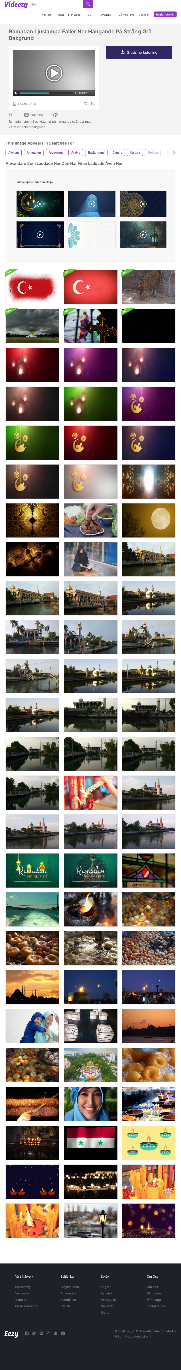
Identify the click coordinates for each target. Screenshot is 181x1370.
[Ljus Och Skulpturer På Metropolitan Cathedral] (32, 1143)
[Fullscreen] (92, 93)
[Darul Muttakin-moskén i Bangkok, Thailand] (91, 676)
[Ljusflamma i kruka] (91, 909)
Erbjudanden (69, 1287)
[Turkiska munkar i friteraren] (148, 909)
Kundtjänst (68, 1299)
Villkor (118, 1336)
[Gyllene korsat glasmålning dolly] (91, 326)
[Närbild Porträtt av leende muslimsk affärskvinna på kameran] (91, 1104)
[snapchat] (56, 1333)
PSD (88, 14)
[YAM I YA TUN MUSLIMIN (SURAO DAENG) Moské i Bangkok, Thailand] (148, 793)
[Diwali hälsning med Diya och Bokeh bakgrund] (148, 1220)
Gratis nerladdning (142, 52)
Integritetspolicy (137, 1336)
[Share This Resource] (93, 103)
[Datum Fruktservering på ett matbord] (91, 520)
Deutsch (107, 1306)
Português (108, 1299)
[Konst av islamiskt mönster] (32, 520)
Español (106, 1293)
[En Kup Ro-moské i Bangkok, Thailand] (91, 715)
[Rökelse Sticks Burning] (91, 793)
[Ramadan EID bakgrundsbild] (32, 870)
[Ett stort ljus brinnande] (32, 1220)
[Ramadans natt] (148, 481)
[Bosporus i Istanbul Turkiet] (32, 909)
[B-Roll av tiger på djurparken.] (148, 287)
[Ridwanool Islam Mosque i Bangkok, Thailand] (148, 559)
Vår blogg (154, 1299)
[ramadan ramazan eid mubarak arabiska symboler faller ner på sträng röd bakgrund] (91, 442)
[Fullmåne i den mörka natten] (148, 520)
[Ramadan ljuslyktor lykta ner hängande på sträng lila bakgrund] (91, 365)
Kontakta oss (156, 1306)
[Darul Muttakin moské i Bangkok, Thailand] (148, 598)
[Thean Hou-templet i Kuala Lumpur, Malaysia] (91, 1065)
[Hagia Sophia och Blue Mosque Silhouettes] (148, 1026)
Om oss (152, 1287)
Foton (60, 14)
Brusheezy (23, 1287)
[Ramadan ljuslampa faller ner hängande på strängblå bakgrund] (148, 365)
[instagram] (48, 1333)
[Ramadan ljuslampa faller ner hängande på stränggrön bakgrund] (91, 404)
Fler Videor (74, 14)
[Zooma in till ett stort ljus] (148, 1181)
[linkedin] (63, 1333)
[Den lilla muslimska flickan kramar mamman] (32, 1026)
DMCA (65, 1306)
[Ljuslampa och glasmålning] (148, 870)
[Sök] (88, 4)
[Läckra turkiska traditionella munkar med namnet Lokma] (91, 948)
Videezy (21, 1299)
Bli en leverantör (26, 1306)
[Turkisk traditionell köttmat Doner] (32, 1104)
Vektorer (47, 14)
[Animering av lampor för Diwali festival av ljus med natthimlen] (32, 1181)
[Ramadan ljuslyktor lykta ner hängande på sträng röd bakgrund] (32, 365)
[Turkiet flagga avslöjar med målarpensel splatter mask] (32, 287)
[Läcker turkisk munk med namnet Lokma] (32, 948)
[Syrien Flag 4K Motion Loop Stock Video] (91, 1143)
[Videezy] (16, 4)
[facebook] (26, 1333)
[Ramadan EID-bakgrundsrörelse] (91, 870)
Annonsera (68, 1293)
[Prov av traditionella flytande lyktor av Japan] (91, 1026)
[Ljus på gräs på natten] (91, 1181)
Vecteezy (22, 1293)
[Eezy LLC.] (11, 1333)
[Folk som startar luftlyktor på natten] (91, 987)
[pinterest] (41, 1333)
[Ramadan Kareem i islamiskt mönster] (32, 559)
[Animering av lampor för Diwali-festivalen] (148, 1143)
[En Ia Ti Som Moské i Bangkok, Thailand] (32, 637)
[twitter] (34, 1333)
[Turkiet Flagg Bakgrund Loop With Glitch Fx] (91, 287)
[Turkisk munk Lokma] (148, 1065)
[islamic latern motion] (143, 235)
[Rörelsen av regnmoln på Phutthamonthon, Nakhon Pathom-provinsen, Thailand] (32, 326)
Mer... (105, 1312)
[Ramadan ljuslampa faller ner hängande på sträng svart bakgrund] (32, 404)
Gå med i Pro (126, 14)
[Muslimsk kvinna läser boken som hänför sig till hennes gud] (91, 559)
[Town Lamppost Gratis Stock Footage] (91, 1220)
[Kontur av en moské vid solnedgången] (32, 987)
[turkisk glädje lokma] (148, 948)
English (106, 1287)
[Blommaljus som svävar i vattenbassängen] (148, 1104)
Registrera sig (165, 14)
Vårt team (154, 1293)
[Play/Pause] (16, 93)
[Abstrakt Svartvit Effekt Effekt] (148, 326)
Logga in (144, 14)
